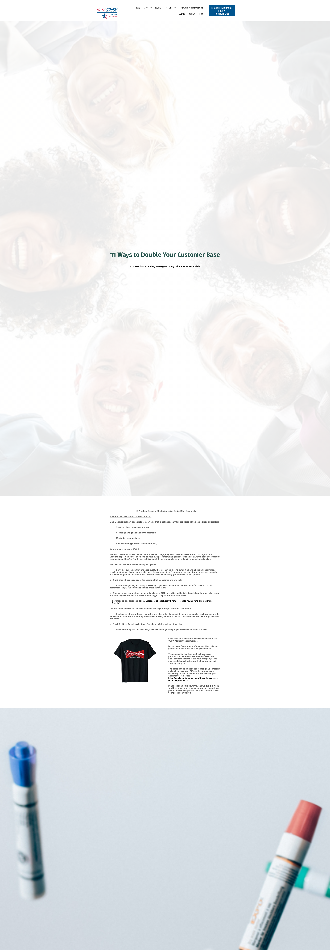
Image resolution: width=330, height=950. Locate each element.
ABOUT (146, 7)
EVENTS (158, 7)
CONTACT (192, 13)
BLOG (201, 13)
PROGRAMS (168, 7)
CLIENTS (182, 13)
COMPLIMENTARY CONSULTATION (191, 7)
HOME (138, 7)
